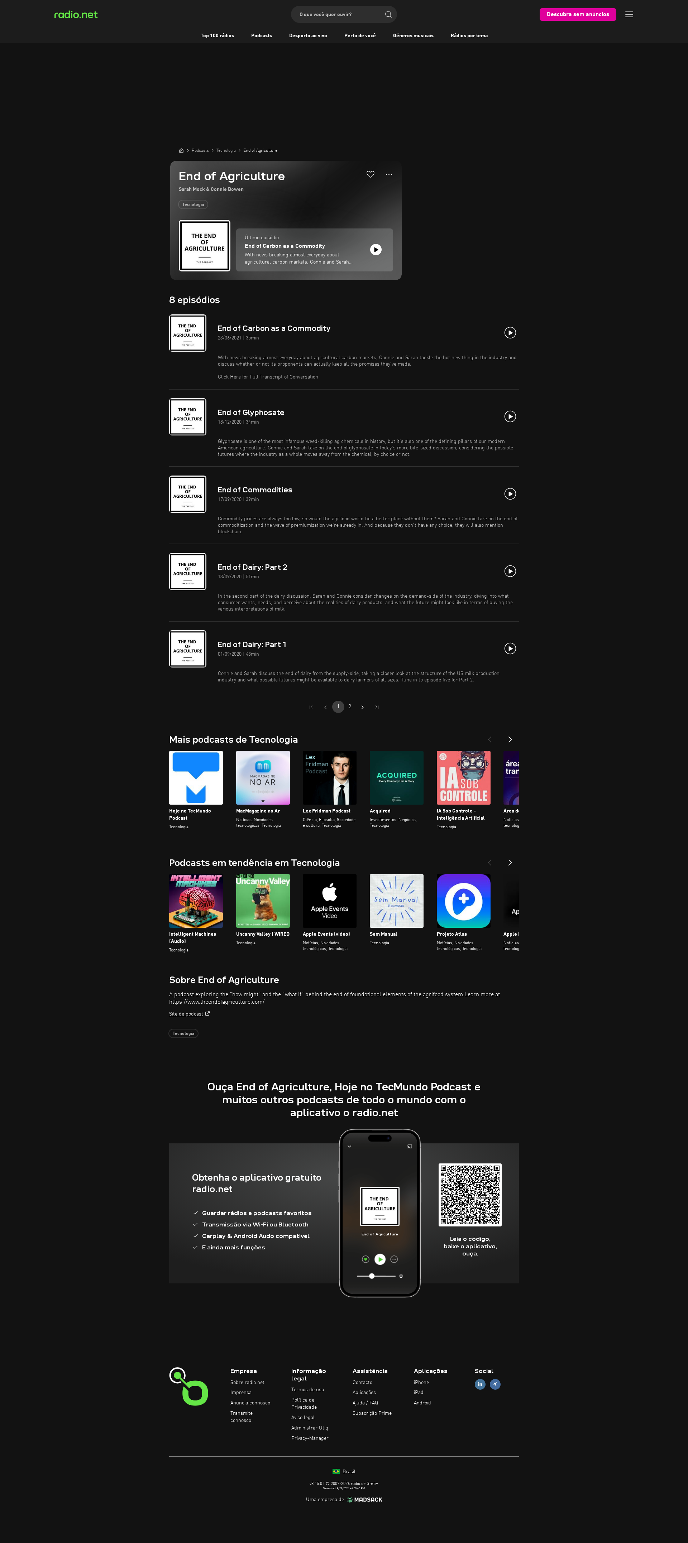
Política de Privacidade (304, 1404)
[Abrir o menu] (629, 14)
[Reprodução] (376, 249)
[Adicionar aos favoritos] (370, 174)
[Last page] (377, 707)
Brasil (348, 1471)
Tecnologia (193, 205)
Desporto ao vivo (308, 35)
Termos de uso (307, 1389)
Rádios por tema (469, 35)
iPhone (421, 1382)
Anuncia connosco (250, 1402)
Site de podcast (186, 1014)
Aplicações (364, 1392)
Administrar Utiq (309, 1428)
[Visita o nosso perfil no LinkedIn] (480, 1384)
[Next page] (362, 707)
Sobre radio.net (247, 1382)
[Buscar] (388, 14)
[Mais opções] (389, 174)
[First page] (311, 707)
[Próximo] (510, 736)
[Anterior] (489, 736)
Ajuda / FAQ (365, 1402)
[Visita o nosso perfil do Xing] (495, 1384)
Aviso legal (303, 1417)
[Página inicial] (181, 150)
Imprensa (241, 1392)
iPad (419, 1392)
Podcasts (261, 35)
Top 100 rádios (217, 35)
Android (422, 1402)
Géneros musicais (413, 35)
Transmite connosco (241, 1417)
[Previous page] (325, 707)
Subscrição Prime (372, 1413)
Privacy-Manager (310, 1438)
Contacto (362, 1382)
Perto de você (360, 35)
